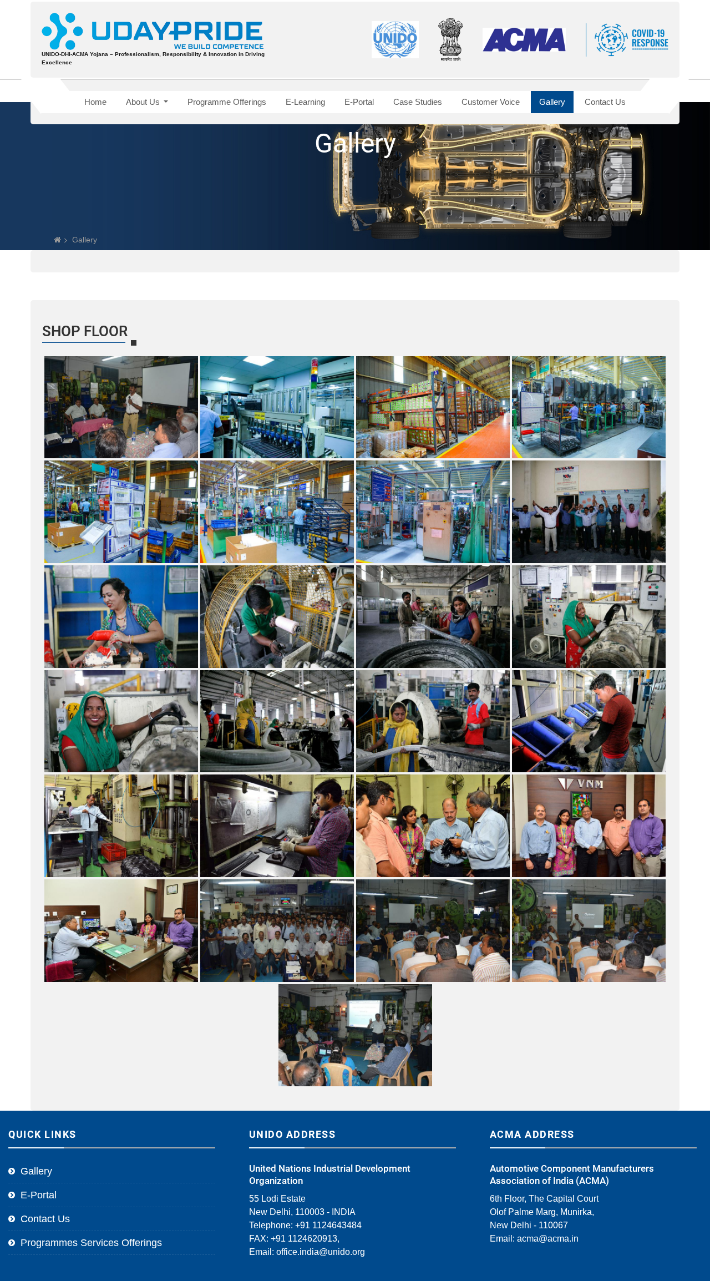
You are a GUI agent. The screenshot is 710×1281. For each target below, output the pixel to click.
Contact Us (605, 102)
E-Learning (305, 102)
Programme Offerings (226, 102)
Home (95, 102)
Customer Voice (491, 102)
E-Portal (359, 102)
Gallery (552, 102)
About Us (144, 102)
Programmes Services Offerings (91, 1242)
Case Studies (417, 102)
